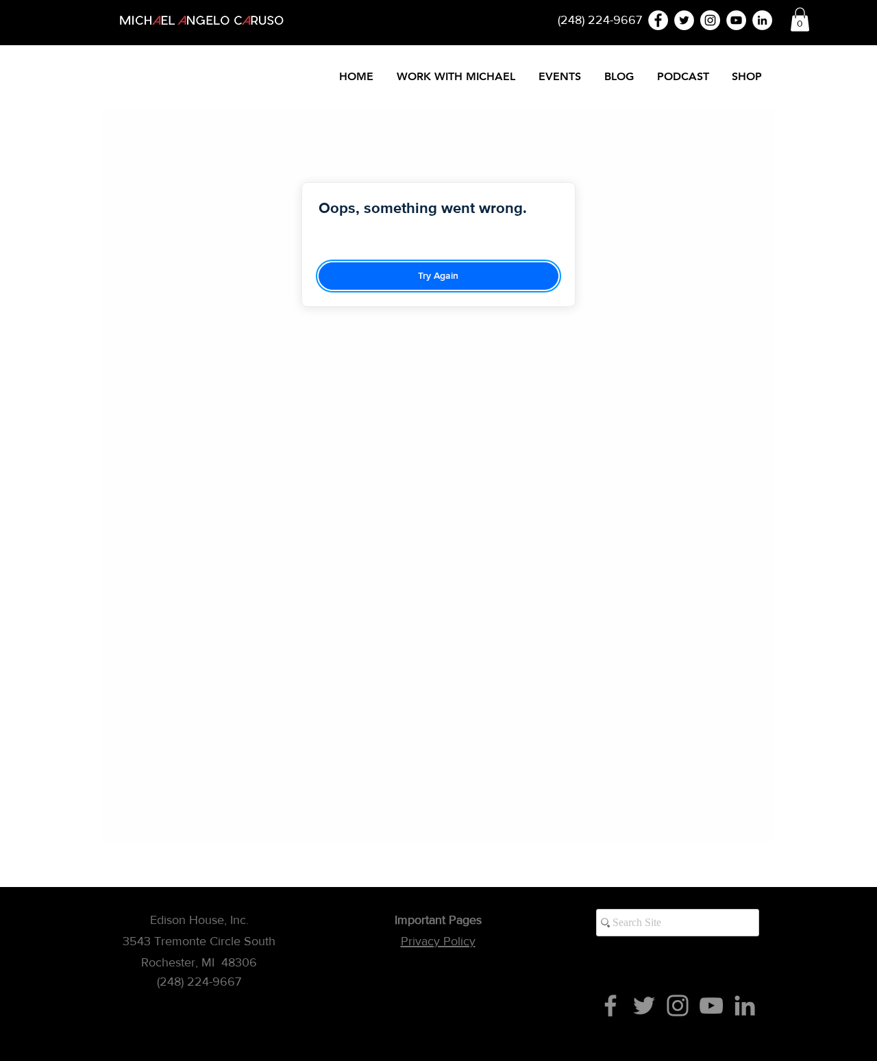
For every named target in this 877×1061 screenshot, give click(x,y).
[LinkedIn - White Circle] (762, 20)
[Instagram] (677, 1005)
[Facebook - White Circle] (658, 20)
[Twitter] (644, 1005)
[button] (800, 20)
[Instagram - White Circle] (710, 20)
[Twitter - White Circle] (684, 20)
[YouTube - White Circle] (736, 20)
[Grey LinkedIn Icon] (744, 1005)
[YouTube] (711, 1005)
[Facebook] (610, 1005)
